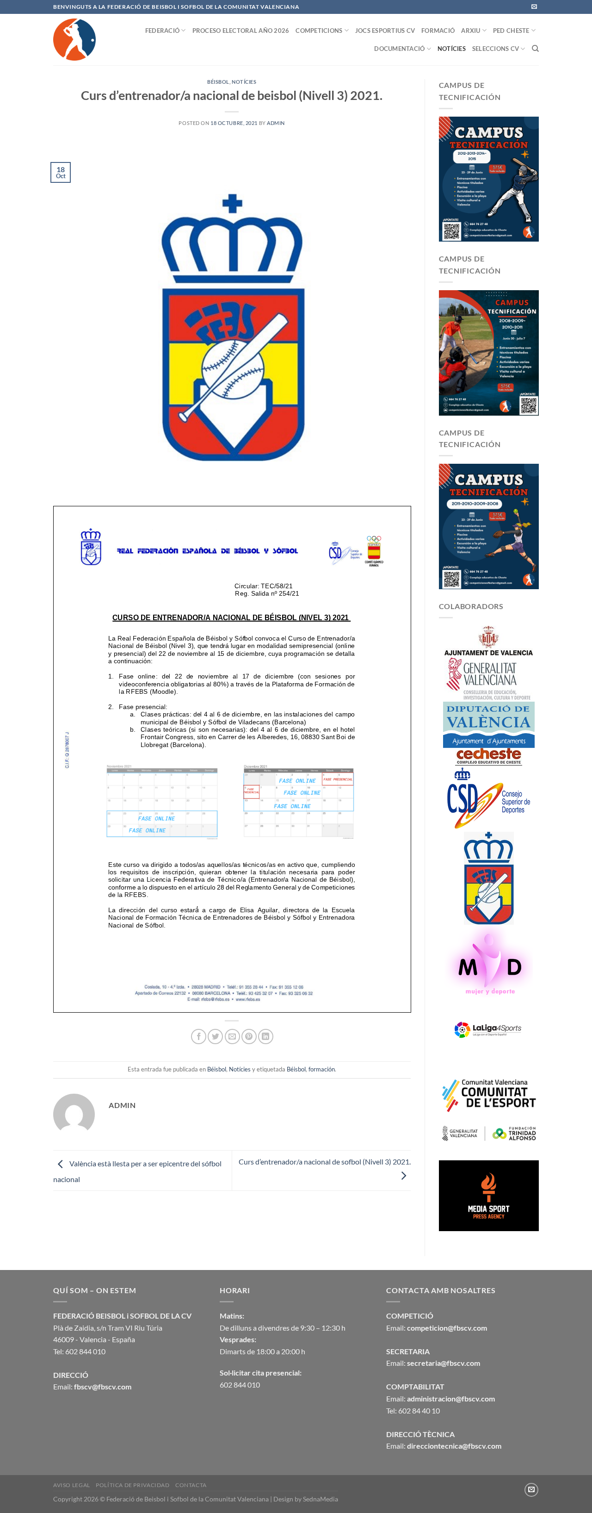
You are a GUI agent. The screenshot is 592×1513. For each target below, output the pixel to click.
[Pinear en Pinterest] (249, 1036)
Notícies (244, 82)
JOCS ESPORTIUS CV (385, 30)
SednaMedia (320, 1499)
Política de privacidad (132, 1485)
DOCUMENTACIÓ (399, 48)
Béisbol (218, 82)
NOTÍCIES (452, 48)
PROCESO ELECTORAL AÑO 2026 (241, 30)
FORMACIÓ (438, 30)
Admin (276, 123)
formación (321, 1069)
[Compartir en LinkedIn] (265, 1036)
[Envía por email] (232, 1036)
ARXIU (470, 30)
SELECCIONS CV (495, 48)
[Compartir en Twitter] (215, 1036)
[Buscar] (535, 48)
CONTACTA (191, 1485)
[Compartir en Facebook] (198, 1036)
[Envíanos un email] (534, 7)
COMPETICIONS (319, 30)
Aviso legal (71, 1485)
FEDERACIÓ (162, 30)
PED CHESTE (511, 30)
